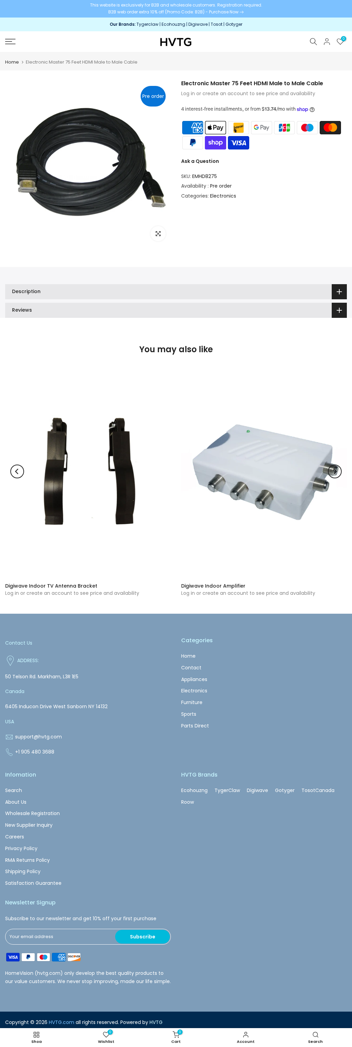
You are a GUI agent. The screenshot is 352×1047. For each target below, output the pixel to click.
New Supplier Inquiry (29, 825)
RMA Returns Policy (27, 860)
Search (13, 790)
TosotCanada (317, 790)
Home (12, 62)
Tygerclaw (148, 24)
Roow (187, 802)
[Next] (335, 471)
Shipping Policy (23, 871)
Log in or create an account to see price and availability (248, 93)
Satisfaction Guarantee (33, 883)
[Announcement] (176, 9)
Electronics (223, 195)
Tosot (216, 24)
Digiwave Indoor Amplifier (213, 585)
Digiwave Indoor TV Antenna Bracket (51, 585)
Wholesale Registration (32, 813)
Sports (188, 714)
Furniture (191, 702)
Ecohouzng (173, 24)
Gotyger (234, 24)
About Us (15, 802)
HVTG (156, 1022)
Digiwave (198, 24)
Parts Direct (195, 725)
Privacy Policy (21, 848)
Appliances (194, 679)
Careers (14, 836)
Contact (191, 667)
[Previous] (17, 471)
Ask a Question (200, 161)
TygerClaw (227, 790)
